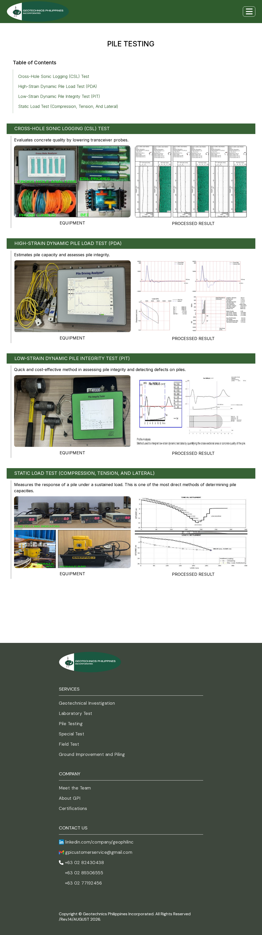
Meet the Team (75, 788)
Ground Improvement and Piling (92, 754)
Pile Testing (71, 723)
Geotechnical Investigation (87, 703)
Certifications (73, 808)
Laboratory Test (75, 713)
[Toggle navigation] (249, 11)
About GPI (70, 798)
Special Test (71, 734)
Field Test (69, 744)
